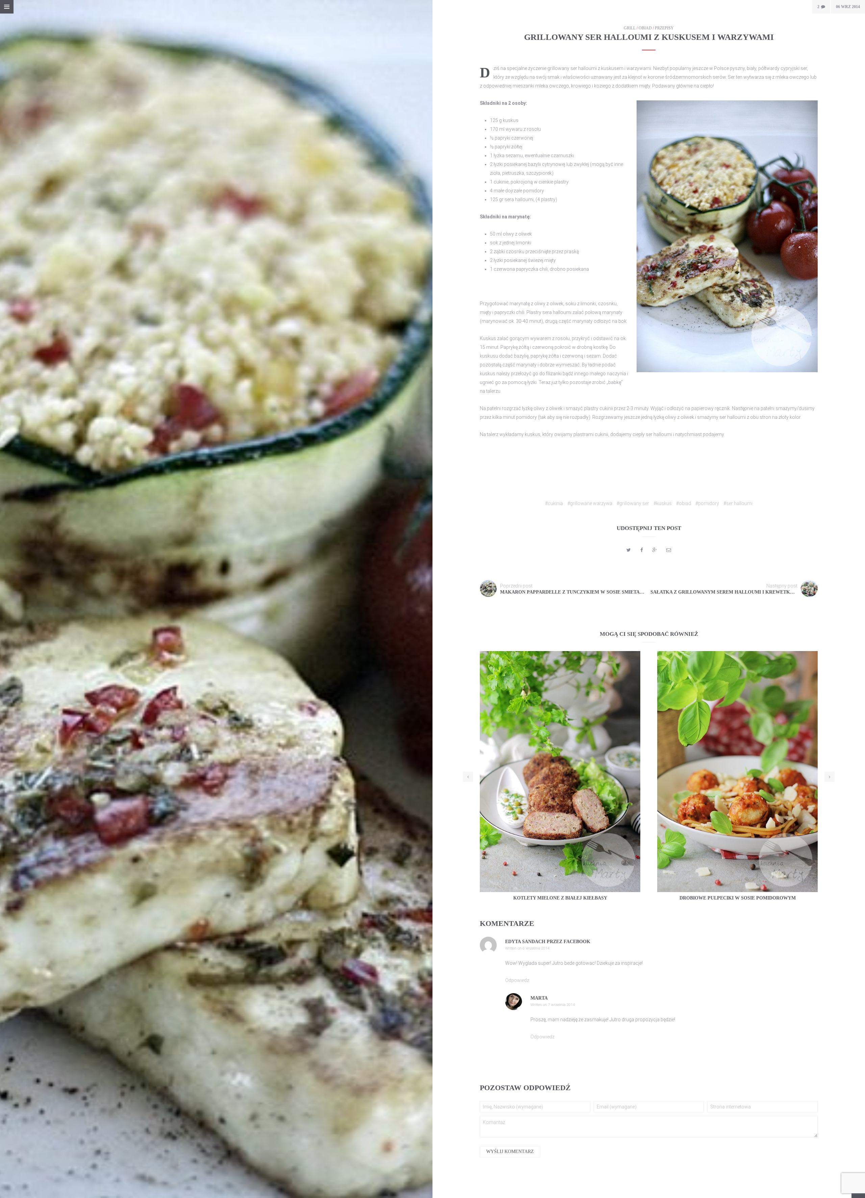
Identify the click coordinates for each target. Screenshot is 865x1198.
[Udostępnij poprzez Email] (668, 550)
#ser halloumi (737, 503)
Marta (539, 998)
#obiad (683, 503)
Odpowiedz (517, 980)
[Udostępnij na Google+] (654, 550)
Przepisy (664, 28)
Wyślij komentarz (510, 1151)
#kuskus (662, 503)
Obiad (645, 28)
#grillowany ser (633, 503)
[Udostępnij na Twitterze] (628, 550)
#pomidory (707, 503)
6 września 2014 (536, 948)
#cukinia (554, 503)
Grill (630, 28)
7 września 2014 (561, 1005)
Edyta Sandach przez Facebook (547, 941)
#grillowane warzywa (589, 503)
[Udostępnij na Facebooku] (641, 550)
